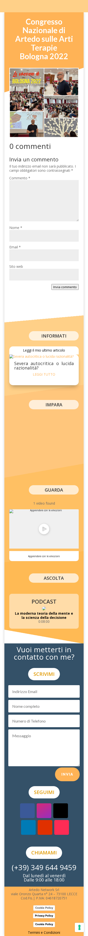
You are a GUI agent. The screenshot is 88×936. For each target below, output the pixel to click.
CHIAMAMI (44, 852)
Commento (19, 178)
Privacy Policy (44, 915)
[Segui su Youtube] (45, 827)
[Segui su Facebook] (27, 810)
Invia (67, 774)
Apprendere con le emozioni (44, 556)
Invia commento (65, 287)
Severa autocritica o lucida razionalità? (44, 365)
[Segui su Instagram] (44, 810)
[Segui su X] (60, 810)
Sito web (16, 266)
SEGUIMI (44, 792)
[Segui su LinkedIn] (28, 827)
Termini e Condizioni (44, 932)
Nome (15, 227)
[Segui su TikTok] (61, 827)
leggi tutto (44, 374)
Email (15, 247)
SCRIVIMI (44, 674)
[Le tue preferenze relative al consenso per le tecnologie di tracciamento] (79, 927)
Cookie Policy (44, 907)
